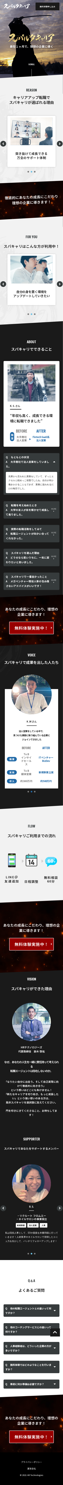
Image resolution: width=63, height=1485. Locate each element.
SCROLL (31, 64)
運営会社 (31, 1468)
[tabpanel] (31, 141)
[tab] (31, 461)
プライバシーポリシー (31, 1461)
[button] (47, 6)
